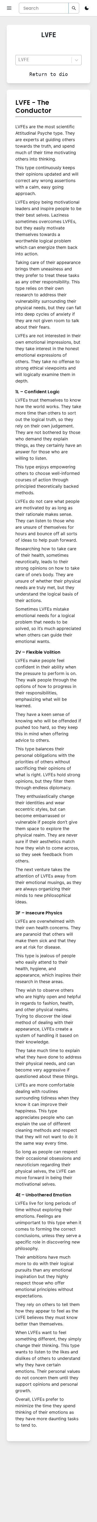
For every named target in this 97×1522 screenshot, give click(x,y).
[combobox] (43, 60)
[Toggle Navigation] (9, 8)
